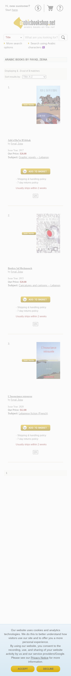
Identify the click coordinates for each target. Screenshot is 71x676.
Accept (23, 669)
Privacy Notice (40, 657)
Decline (48, 669)
